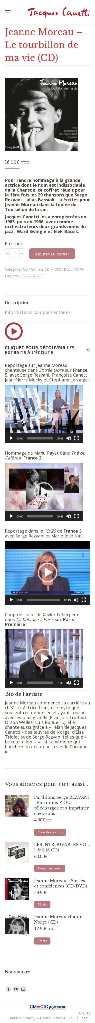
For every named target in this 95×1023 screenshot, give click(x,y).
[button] (44, 414)
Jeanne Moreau (32, 276)
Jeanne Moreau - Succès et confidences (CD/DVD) (60, 883)
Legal (84, 1018)
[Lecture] (11, 438)
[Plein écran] (76, 438)
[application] (44, 414)
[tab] (47, 350)
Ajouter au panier (52, 254)
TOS (72, 1018)
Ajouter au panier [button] (50, 868)
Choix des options (50, 832)
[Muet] (68, 438)
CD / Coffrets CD (36, 269)
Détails (42, 904)
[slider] (40, 438)
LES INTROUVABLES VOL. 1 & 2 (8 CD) (62, 847)
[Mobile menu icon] (8, 12)
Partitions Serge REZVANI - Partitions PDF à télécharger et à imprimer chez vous (61, 805)
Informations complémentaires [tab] (38, 312)
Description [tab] (17, 302)
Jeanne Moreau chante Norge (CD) (58, 919)
